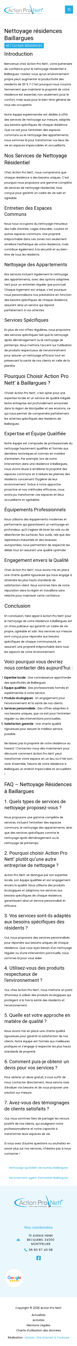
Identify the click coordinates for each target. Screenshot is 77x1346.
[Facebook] (38, 1258)
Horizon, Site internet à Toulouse (47, 1337)
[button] (38, 1240)
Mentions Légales (38, 1325)
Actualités (38, 1315)
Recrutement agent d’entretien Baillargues (38, 1178)
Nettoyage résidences (24, 46)
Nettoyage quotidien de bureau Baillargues (38, 1168)
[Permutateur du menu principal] (69, 10)
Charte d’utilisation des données (38, 1330)
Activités (38, 1320)
